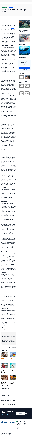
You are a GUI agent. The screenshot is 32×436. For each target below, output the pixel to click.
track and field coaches (8, 240)
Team (18, 427)
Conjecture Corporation (10, 433)
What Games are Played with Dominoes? (21, 97)
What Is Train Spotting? (12, 383)
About (25, 423)
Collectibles (19, 424)
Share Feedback (13, 347)
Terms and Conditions (8, 434)
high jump (11, 24)
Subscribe (26, 413)
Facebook (26, 428)
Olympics (12, 28)
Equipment (19, 423)
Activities (21, 42)
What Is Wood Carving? (3, 383)
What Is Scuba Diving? (23, 57)
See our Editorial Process (5, 347)
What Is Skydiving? (22, 44)
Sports (2, 358)
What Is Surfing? (13, 370)
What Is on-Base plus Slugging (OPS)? (27, 81)
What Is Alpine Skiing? (12, 361)
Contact (25, 424)
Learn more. (28, 0)
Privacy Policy (3, 434)
